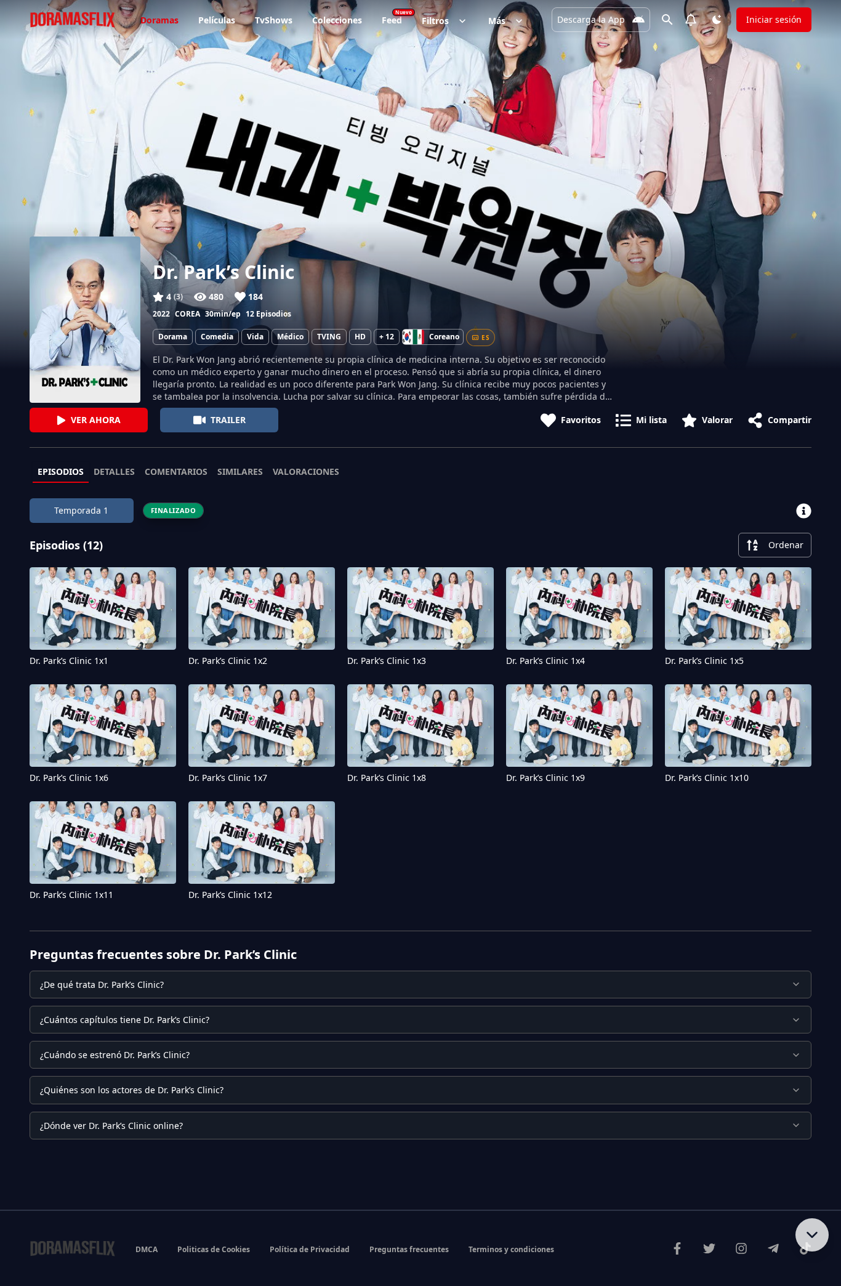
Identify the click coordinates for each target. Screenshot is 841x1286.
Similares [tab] (240, 471)
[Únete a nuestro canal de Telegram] (773, 1248)
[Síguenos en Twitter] (709, 1248)
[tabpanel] (420, 702)
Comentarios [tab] (176, 471)
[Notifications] (691, 20)
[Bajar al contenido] (812, 1235)
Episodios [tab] (61, 471)
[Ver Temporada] (803, 511)
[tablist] (420, 472)
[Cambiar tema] (716, 20)
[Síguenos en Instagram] (741, 1248)
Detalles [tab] (114, 471)
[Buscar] (667, 19)
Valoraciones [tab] (306, 471)
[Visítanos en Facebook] (677, 1248)
